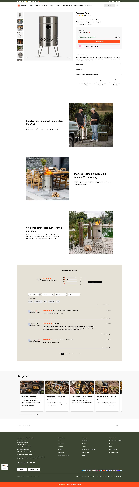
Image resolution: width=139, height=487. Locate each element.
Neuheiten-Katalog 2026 (115, 441)
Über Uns (84, 443)
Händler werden (113, 449)
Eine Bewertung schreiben (94, 282)
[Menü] (7, 465)
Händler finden (85, 441)
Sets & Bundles (66, 5)
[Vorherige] (34, 415)
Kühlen (43, 5)
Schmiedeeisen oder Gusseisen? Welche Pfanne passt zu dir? (30, 397)
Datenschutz (97, 476)
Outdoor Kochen (34, 5)
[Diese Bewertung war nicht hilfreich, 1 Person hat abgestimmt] (109, 347)
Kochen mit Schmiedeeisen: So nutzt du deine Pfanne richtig (82, 397)
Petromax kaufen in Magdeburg (89, 449)
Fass (45, 301)
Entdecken (87, 5)
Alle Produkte (119, 476)
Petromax (22, 476)
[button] (120, 5)
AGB (77, 476)
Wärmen (51, 5)
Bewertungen (61, 452)
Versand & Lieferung (83, 476)
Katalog (111, 443)
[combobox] (109, 5)
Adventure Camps (78, 5)
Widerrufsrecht (91, 476)
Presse (111, 446)
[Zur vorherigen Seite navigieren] (59, 354)
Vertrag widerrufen (34, 469)
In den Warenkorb (98, 41)
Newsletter (85, 455)
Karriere (84, 446)
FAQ (59, 441)
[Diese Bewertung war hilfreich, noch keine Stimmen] (106, 318)
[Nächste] (37, 415)
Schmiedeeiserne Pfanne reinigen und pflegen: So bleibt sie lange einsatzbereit (56, 398)
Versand (88, 32)
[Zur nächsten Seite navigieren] (80, 354)
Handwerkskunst (38, 301)
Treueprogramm (86, 452)
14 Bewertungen (87, 15)
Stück (58, 301)
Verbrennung (52, 301)
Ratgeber (60, 446)
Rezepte (60, 449)
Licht (58, 5)
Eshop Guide (36, 476)
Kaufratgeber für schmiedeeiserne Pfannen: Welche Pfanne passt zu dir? (106, 398)
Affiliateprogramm (113, 452)
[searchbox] (33, 294)
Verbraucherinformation (105, 476)
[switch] (4, 468)
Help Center (61, 443)
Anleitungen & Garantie (64, 455)
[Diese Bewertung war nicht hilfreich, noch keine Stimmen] (109, 318)
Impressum (113, 476)
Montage (30, 301)
